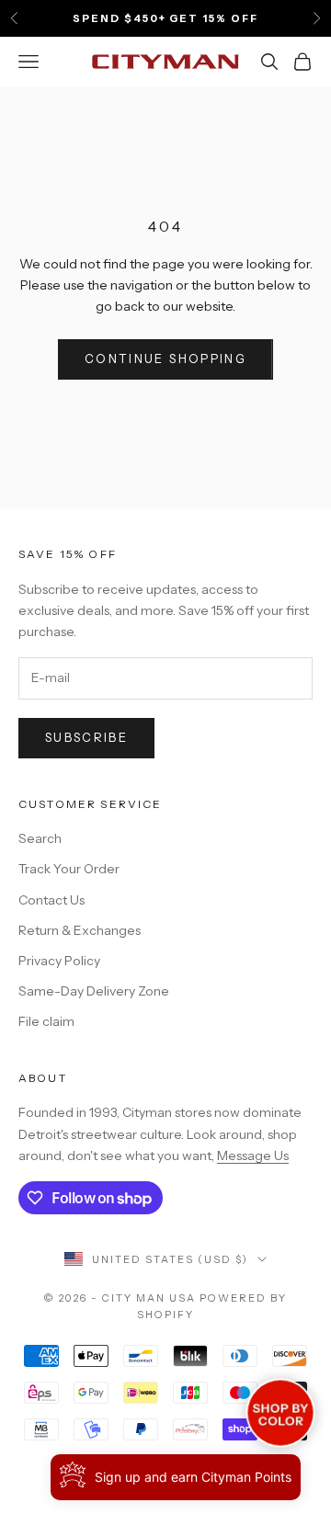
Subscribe (86, 737)
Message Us (253, 1155)
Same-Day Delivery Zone (93, 991)
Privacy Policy (59, 960)
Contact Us (51, 900)
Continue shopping (165, 358)
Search (40, 838)
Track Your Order (69, 868)
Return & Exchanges (79, 930)
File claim (46, 1021)
